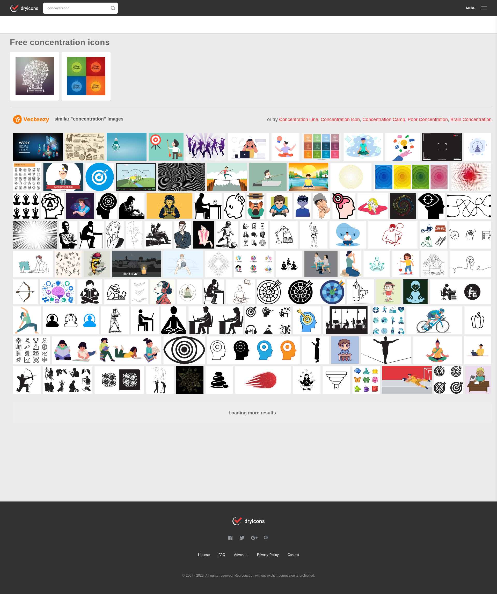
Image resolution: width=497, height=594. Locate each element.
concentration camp (383, 119)
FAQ (221, 555)
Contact (293, 555)
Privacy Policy (268, 555)
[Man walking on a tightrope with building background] (227, 177)
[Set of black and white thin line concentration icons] (27, 177)
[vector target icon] (99, 177)
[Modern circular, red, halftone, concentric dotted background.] (471, 177)
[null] (248, 147)
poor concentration (428, 119)
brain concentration (471, 119)
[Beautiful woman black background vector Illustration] (203, 235)
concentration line (298, 119)
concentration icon (340, 119)
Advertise (241, 555)
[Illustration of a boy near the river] (308, 177)
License (204, 555)
